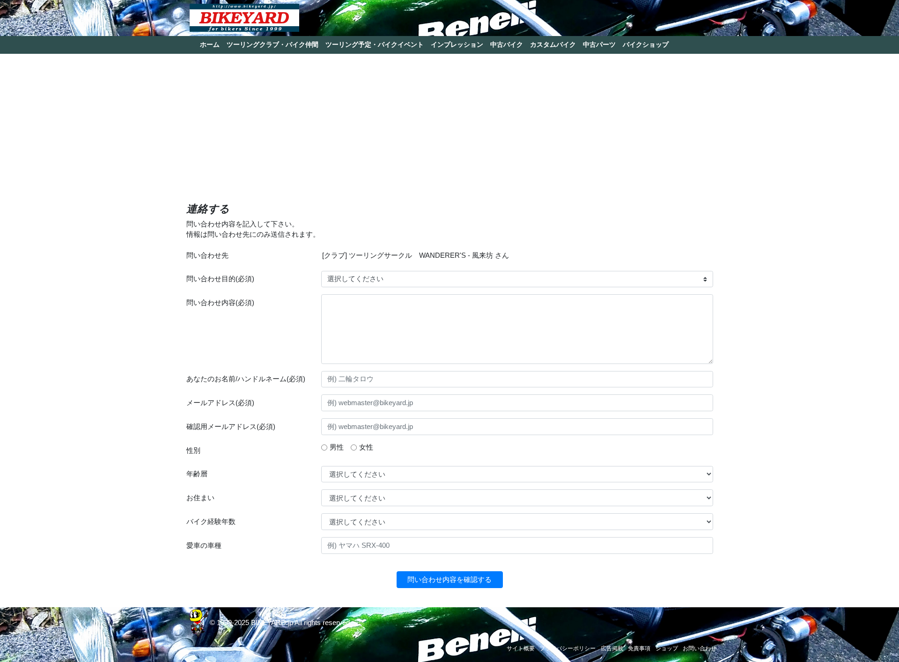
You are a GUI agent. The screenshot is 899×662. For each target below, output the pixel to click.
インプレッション (457, 44)
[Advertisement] (449, 132)
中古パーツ (599, 44)
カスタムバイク (553, 44)
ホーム (210, 44)
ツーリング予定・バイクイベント (374, 44)
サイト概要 (521, 648)
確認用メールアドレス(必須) (230, 426)
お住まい (200, 498)
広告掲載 (612, 648)
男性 (337, 447)
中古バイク (506, 44)
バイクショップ (646, 44)
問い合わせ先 (207, 255)
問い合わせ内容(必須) (220, 302)
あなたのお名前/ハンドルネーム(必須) (245, 379)
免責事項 (639, 648)
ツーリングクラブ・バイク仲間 (272, 44)
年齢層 (196, 474)
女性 (366, 447)
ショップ (667, 648)
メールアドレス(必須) (220, 403)
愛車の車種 (203, 545)
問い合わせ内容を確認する (449, 579)
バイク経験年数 (211, 521)
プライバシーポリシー (567, 648)
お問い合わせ (699, 648)
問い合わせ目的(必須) (220, 279)
